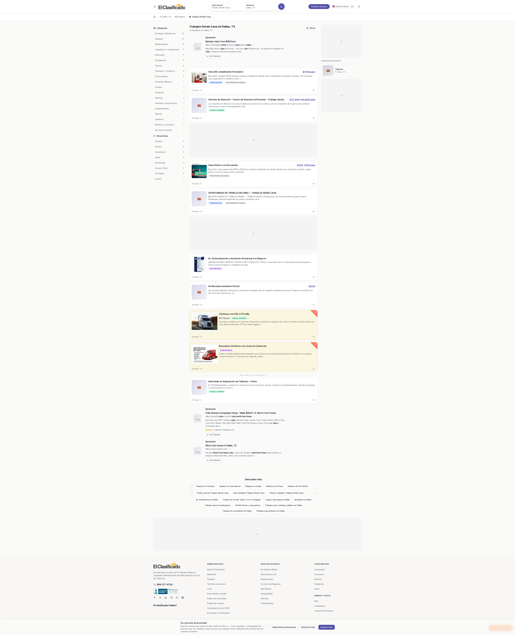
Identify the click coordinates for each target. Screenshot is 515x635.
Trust (209, 589)
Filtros (312, 28)
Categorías (319, 584)
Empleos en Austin (253, 486)
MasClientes (266, 589)
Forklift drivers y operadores (247, 505)
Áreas (316, 589)
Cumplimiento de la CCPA (218, 608)
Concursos (319, 574)
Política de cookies (215, 603)
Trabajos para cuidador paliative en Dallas (283, 505)
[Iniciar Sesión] (359, 6)
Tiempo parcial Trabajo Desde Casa (212, 493)
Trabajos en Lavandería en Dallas (237, 511)
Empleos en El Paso (274, 486)
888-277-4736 (164, 584)
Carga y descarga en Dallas (277, 499)
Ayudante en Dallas (303, 499)
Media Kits (211, 574)
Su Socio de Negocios (271, 584)
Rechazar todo (308, 627)
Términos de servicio (216, 584)
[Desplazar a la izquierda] (191, 486)
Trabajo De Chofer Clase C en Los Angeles (242, 499)
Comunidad (319, 569)
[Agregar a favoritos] (313, 90)
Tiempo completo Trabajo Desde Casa (286, 493)
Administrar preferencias (284, 627)
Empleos (181, 17)
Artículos (318, 579)
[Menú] (154, 6)
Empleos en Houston (205, 486)
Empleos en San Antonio (230, 486)
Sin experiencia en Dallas (207, 499)
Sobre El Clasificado (216, 569)
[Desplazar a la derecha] (315, 486)
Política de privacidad (216, 598)
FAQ (316, 601)
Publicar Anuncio (319, 6)
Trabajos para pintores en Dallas (270, 511)
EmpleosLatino (267, 579)
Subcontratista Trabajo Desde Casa (248, 493)
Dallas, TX (166, 17)
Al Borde (264, 598)
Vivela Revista (267, 603)
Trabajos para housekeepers (218, 505)
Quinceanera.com (268, 574)
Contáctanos (319, 606)
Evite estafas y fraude (216, 593)
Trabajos (211, 579)
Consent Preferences (323, 611)
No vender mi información (218, 613)
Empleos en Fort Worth (298, 486)
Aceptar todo (327, 627)
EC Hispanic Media (269, 569)
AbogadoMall (267, 593)
